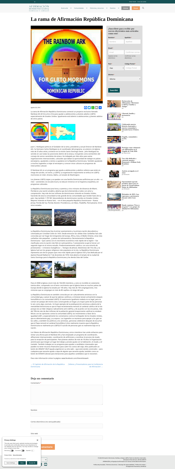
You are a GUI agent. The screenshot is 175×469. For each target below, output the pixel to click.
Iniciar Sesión (132, 1)
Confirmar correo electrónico (130, 57)
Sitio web (34, 433)
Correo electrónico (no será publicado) (45, 422)
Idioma (32, 2)
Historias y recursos (97, 8)
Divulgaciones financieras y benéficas (136, 466)
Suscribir (114, 90)
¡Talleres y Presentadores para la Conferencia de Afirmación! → (85, 365)
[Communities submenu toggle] (87, 8)
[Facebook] (85, 107)
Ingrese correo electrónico (112, 57)
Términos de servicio (111, 464)
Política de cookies (140, 464)
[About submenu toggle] (71, 8)
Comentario (36, 383)
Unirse (125, 8)
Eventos (112, 8)
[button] (35, 1)
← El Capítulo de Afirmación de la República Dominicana (48, 365)
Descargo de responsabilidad (126, 464)
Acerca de (64, 8)
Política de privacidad (99, 464)
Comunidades (79, 8)
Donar (136, 8)
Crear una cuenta (141, 1)
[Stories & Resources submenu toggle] (107, 8)
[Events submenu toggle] (118, 8)
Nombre (34, 410)
